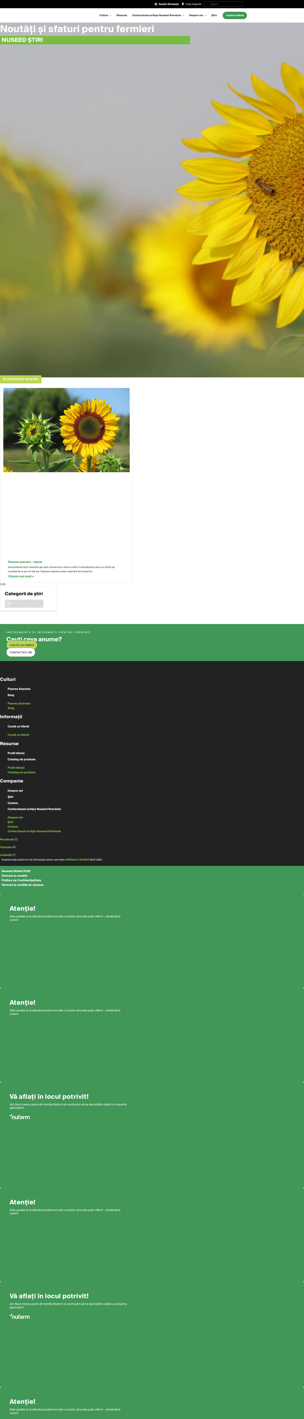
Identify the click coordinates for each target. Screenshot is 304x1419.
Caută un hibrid (18, 726)
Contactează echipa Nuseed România (156, 15)
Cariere (13, 803)
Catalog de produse (21, 759)
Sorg (11, 695)
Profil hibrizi (16, 753)
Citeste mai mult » (21, 576)
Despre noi (196, 15)
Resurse (122, 15)
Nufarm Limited (78, 859)
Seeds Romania (169, 4)
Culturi (103, 15)
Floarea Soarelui (19, 689)
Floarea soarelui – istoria (25, 562)
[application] (109, 15)
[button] (20, 379)
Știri (214, 15)
